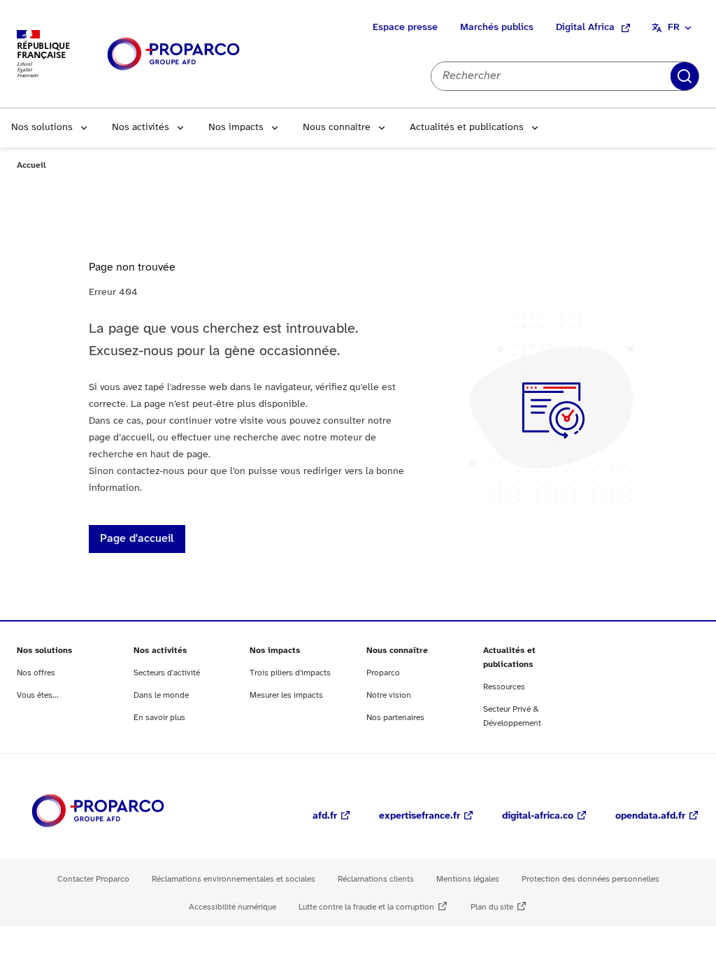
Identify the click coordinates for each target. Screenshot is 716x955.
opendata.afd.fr (650, 816)
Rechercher (685, 76)
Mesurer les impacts (286, 695)
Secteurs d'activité (167, 672)
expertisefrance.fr (419, 816)
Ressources (504, 686)
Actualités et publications (467, 127)
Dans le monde (161, 695)
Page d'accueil (137, 539)
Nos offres (36, 672)
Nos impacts (236, 127)
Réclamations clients (376, 879)
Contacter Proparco (93, 879)
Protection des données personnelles (590, 879)
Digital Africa (585, 27)
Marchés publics (497, 27)
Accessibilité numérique (232, 907)
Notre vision (388, 695)
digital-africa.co (537, 816)
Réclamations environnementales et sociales (233, 879)
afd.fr (325, 816)
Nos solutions (42, 127)
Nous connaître (337, 127)
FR (674, 27)
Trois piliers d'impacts (290, 672)
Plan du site (492, 907)
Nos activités (140, 127)
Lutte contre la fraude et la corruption (366, 907)
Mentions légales (467, 879)
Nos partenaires (395, 717)
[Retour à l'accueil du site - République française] (173, 54)
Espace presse (405, 27)
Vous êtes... (38, 695)
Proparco (383, 672)
